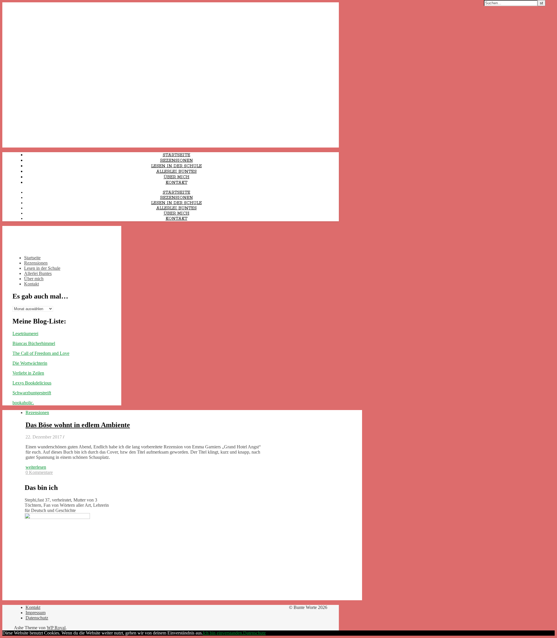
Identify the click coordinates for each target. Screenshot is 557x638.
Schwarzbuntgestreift (31, 392)
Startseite (176, 155)
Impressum (36, 612)
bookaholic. (23, 402)
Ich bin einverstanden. (223, 632)
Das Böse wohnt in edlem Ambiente (78, 425)
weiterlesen (36, 467)
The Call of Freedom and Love (40, 353)
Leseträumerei (25, 333)
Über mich (176, 177)
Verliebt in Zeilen (28, 373)
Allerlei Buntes (176, 171)
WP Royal (56, 627)
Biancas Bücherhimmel (33, 343)
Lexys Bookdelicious (31, 382)
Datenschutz (37, 617)
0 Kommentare (39, 472)
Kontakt (176, 182)
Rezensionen (176, 160)
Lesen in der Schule (176, 166)
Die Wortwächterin (29, 363)
